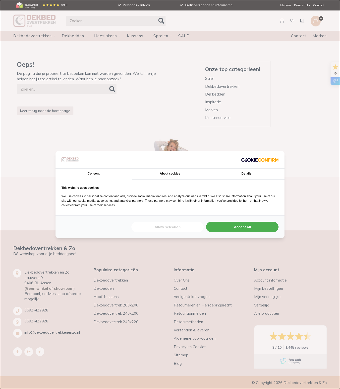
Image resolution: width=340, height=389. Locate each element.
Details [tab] (246, 173)
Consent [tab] (94, 173)
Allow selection (168, 227)
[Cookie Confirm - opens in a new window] (260, 159)
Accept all (242, 227)
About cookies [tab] (170, 173)
